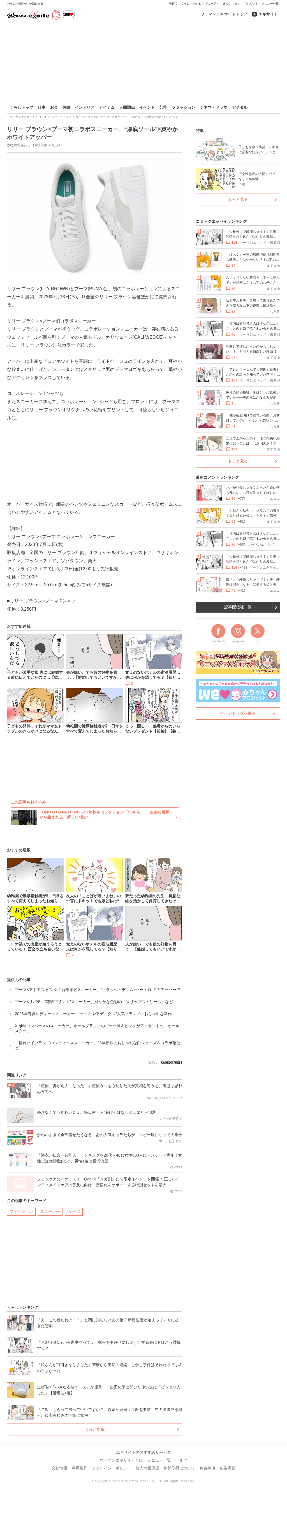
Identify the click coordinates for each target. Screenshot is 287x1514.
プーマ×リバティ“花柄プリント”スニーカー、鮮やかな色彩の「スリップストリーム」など (94, 1001)
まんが (227, 3)
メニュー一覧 (270, 3)
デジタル (239, 107)
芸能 (163, 107)
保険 (66, 107)
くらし (185, 3)
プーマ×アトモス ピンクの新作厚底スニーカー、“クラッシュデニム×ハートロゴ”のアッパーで (97, 989)
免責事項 (207, 1468)
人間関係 (127, 107)
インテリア (84, 107)
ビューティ (212, 3)
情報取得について (179, 1468)
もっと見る (94, 1429)
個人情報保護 (147, 1468)
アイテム (107, 107)
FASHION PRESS (46, 145)
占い (237, 3)
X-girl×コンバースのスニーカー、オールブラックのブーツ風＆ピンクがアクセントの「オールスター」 (97, 1028)
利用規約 (79, 1468)
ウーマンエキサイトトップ (223, 14)
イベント (147, 107)
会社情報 (59, 1468)
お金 (54, 107)
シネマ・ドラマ (213, 107)
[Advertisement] (143, 61)
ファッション (183, 107)
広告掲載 (227, 1468)
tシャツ (73, 1211)
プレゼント (251, 3)
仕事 (42, 107)
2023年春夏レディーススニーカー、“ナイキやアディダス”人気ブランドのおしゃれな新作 (93, 1013)
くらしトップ (21, 107)
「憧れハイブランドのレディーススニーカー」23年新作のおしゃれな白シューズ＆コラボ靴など (97, 1045)
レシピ (197, 3)
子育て (173, 3)
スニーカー (50, 1211)
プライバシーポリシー (111, 1468)
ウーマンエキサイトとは (121, 1460)
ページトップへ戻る (238, 713)
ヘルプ (181, 1460)
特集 (200, 130)
